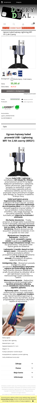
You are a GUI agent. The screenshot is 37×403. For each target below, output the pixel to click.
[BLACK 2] (18, 28)
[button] (4, 24)
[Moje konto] (23, 24)
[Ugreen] (10, 107)
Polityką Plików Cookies (7, 399)
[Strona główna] (18, 12)
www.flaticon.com (19, 394)
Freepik (11, 394)
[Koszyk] (32, 24)
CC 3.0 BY (33, 394)
